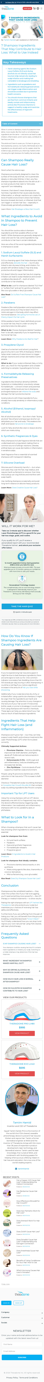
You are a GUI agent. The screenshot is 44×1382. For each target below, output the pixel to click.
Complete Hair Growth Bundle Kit (17, 785)
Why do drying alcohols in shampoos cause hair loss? (16, 971)
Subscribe (22, 1357)
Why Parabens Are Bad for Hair (24, 339)
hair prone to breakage (24, 424)
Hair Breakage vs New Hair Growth (25, 209)
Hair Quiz (27, 8)
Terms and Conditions (28, 1378)
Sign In (6, 1303)
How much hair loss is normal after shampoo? (18, 980)
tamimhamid (23, 1169)
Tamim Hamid (9, 40)
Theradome (15, 1373)
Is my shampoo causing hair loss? (19, 944)
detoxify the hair (20, 263)
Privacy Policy (12, 1378)
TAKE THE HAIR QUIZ (22, 606)
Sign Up (18, 1303)
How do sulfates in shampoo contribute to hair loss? (17, 989)
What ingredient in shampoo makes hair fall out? (17, 962)
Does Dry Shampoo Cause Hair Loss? (25, 878)
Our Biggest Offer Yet (10, 2)
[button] (41, 8)
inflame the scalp (29, 392)
